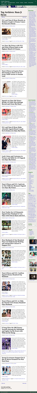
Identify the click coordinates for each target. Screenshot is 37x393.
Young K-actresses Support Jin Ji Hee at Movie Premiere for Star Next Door (13, 359)
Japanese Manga (31, 181)
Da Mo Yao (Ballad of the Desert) (33, 245)
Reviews (9, 4)
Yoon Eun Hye (33, 220)
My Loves (6, 96)
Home (2, 2)
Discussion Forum (31, 175)
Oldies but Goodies (31, 187)
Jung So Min (30, 200)
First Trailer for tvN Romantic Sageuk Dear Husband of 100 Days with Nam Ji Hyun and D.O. (13, 214)
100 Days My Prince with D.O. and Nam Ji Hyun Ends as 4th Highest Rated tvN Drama (12, 47)
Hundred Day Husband (21, 295)
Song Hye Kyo (33, 215)
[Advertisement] (32, 83)
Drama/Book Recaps (11, 2)
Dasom (12, 350)
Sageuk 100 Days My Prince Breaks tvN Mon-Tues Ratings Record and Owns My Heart (12, 102)
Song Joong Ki (31, 217)
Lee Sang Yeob (13, 352)
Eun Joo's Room (16, 41)
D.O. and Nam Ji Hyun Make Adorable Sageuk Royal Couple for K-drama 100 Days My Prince (13, 129)
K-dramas (6, 41)
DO (21, 234)
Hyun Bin (31, 197)
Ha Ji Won (32, 196)
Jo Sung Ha (4, 296)
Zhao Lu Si (34, 221)
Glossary (21, 2)
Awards (6, 350)
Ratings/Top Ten (4, 4)
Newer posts (25, 17)
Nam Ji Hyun (22, 41)
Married (32, 209)
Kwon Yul (22, 350)
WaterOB (30, 234)
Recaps (30, 188)
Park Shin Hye (31, 214)
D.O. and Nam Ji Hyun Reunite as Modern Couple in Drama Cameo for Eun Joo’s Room (13, 22)
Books (30, 174)
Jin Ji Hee (15, 378)
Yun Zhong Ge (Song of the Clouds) (32, 257)
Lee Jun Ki (30, 206)
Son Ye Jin (32, 218)
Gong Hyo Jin (34, 195)
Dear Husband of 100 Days (16, 234)
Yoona (30, 220)
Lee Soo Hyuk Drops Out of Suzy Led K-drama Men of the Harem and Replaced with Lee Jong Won (32, 40)
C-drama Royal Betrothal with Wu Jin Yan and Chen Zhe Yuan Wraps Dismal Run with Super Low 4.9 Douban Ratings (32, 14)
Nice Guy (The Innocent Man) (32, 273)
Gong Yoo (29, 196)
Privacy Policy (30, 2)
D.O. (12, 41)
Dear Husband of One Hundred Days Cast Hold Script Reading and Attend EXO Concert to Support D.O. (13, 242)
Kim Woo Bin (34, 203)
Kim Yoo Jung (30, 204)
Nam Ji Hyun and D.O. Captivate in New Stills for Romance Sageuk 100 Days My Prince (14, 186)
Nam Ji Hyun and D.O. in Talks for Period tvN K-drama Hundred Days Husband (13, 303)
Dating (30, 195)
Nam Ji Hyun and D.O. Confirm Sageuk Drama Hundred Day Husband (13, 275)
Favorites (17, 2)
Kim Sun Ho (8, 296)
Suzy (5, 353)
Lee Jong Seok (7, 352)
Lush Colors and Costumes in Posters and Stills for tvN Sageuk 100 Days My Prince (13, 158)
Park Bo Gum (30, 211)
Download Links (31, 176)
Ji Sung (15, 350)
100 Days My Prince (15, 66)
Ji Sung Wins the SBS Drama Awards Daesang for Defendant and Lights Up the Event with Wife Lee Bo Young (13, 330)
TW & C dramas (31, 190)
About (5, 2)
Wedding (32, 219)
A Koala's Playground (5, 1)
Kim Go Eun (33, 200)
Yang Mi (34, 219)
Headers (25, 2)
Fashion (30, 178)
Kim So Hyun (32, 201)
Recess (30, 189)
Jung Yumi (18, 350)
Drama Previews (31, 177)
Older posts (3, 17)
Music (30, 184)
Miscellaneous (7, 378)
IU (33, 197)
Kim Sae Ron (19, 378)
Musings (30, 185)
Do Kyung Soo (14, 295)
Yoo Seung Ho (30, 221)
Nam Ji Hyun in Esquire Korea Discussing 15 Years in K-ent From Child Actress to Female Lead (12, 73)
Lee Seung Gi (32, 208)
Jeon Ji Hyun (33, 198)
